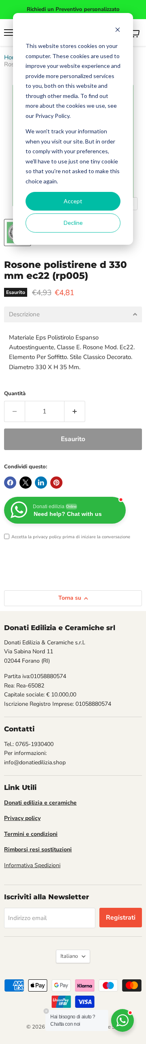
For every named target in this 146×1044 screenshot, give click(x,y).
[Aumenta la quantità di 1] (74, 411)
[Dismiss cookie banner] (117, 31)
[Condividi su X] (25, 482)
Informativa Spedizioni (32, 865)
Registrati (120, 917)
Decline (73, 222)
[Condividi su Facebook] (10, 482)
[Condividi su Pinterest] (56, 482)
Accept (73, 201)
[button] (73, 314)
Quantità (15, 394)
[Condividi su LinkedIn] (41, 482)
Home (12, 57)
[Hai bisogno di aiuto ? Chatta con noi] (122, 1020)
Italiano (69, 956)
